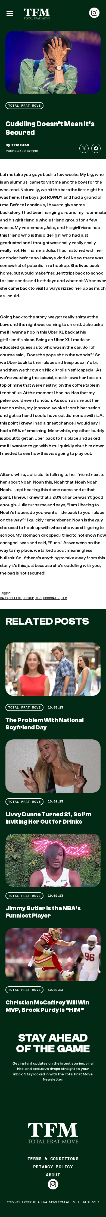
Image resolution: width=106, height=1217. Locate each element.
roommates (51, 598)
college (15, 598)
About (53, 1175)
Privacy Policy (53, 1166)
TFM (64, 598)
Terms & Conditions (53, 1158)
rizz (38, 598)
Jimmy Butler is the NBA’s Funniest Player (43, 912)
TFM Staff (20, 145)
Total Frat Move (24, 105)
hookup (28, 598)
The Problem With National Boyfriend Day (44, 724)
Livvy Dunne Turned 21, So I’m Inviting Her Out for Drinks (48, 818)
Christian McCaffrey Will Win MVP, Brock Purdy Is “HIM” (47, 1006)
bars (4, 598)
